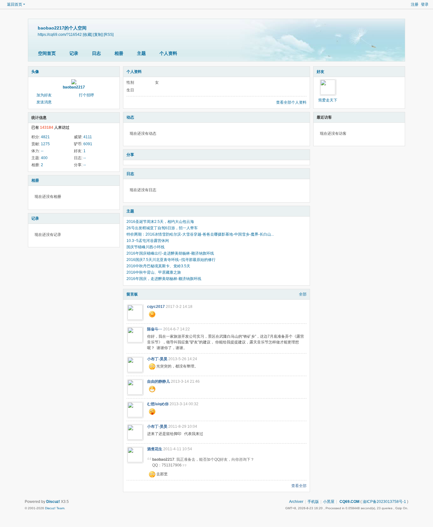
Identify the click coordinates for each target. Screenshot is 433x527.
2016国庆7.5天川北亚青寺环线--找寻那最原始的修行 (171, 259)
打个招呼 (86, 95)
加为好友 (44, 95)
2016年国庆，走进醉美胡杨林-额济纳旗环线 (163, 279)
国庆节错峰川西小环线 (145, 247)
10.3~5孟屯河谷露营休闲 (147, 240)
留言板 (132, 294)
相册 (118, 53)
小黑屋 (328, 501)
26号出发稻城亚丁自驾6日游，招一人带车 (162, 228)
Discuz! (53, 501)
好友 (320, 71)
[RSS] (108, 34)
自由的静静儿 (158, 381)
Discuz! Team (54, 508)
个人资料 (168, 53)
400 (44, 158)
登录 (425, 4)
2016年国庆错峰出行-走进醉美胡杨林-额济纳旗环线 (170, 253)
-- (42, 151)
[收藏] (87, 34)
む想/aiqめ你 (158, 404)
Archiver (296, 501)
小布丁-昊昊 (157, 359)
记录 (73, 53)
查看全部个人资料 (291, 102)
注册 (414, 4)
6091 (87, 144)
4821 (45, 137)
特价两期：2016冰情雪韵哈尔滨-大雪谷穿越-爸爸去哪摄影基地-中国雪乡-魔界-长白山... (200, 234)
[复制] (98, 34)
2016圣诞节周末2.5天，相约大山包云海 (160, 221)
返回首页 (14, 4)
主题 (141, 53)
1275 (45, 144)
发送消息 (44, 102)
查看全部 (299, 486)
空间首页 (47, 53)
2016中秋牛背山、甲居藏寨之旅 (153, 272)
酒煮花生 (154, 449)
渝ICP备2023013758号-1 (384, 501)
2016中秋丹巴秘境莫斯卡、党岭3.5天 (158, 266)
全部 (303, 294)
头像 (35, 71)
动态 (130, 117)
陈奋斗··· (154, 329)
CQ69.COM (349, 501)
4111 (87, 137)
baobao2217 (74, 87)
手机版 (313, 501)
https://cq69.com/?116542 (60, 34)
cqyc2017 (156, 306)
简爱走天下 (327, 100)
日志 (96, 53)
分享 (130, 155)
